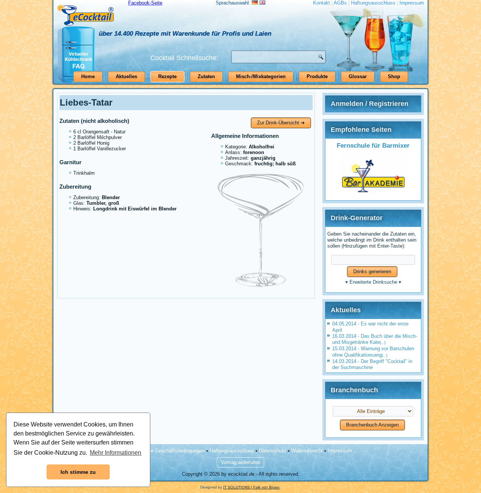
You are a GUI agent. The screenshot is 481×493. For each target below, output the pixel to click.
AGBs (340, 3)
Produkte (317, 76)
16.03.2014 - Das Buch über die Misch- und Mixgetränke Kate (374, 339)
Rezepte (167, 76)
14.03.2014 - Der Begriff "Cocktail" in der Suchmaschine (372, 364)
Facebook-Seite (145, 3)
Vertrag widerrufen (240, 462)
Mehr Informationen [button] (115, 452)
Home (88, 76)
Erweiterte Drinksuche (373, 282)
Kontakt (321, 3)
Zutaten (206, 76)
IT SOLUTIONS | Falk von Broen (251, 487)
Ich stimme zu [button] (78, 472)
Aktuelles (126, 76)
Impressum (411, 3)
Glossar (358, 76)
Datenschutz (272, 451)
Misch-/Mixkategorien (261, 76)
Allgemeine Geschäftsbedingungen (167, 451)
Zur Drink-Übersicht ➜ (281, 123)
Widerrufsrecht (307, 451)
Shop (394, 76)
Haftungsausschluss (373, 3)
